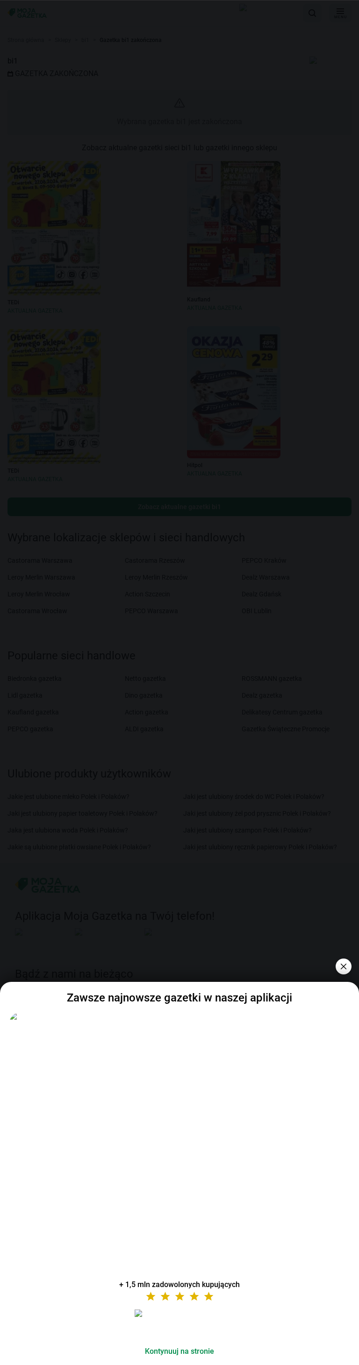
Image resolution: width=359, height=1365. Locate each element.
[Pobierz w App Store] (179, 1324)
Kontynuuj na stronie (179, 1351)
